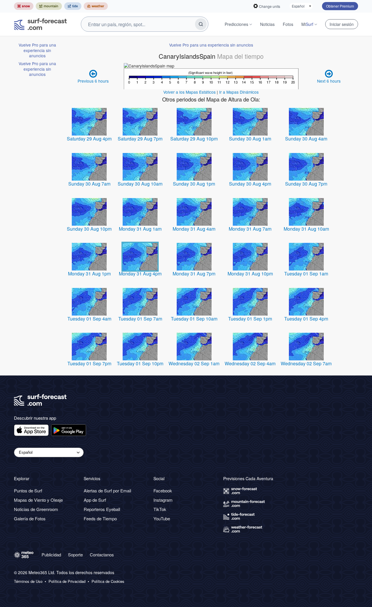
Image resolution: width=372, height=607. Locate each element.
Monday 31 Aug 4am (194, 228)
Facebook (162, 490)
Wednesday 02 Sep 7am (306, 363)
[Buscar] (201, 24)
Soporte (75, 554)
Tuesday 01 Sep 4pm (306, 318)
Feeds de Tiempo (100, 518)
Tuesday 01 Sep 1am (306, 273)
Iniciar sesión (342, 24)
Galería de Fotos (30, 518)
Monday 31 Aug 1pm (89, 273)
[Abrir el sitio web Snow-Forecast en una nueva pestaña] (23, 6)
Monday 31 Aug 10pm (250, 273)
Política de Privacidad (67, 581)
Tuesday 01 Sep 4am (89, 318)
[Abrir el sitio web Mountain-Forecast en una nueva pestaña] (49, 6)
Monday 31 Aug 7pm (194, 273)
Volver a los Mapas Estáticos (189, 92)
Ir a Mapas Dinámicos (239, 92)
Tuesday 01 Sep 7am (140, 318)
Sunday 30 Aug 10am (140, 183)
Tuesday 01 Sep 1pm (250, 318)
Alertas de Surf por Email (107, 490)
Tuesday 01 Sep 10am (194, 318)
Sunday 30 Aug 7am (89, 183)
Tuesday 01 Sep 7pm (89, 363)
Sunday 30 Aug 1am (250, 138)
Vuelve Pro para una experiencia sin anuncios (37, 50)
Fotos (288, 24)
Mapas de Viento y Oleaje (38, 500)
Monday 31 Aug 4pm (140, 273)
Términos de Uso (28, 581)
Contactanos (102, 554)
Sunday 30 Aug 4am (306, 138)
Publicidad (51, 554)
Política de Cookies (108, 581)
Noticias (267, 24)
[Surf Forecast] (40, 24)
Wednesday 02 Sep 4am (250, 363)
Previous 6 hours (93, 81)
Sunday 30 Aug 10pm (89, 228)
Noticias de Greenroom (36, 509)
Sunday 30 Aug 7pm (306, 183)
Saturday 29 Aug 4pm (89, 138)
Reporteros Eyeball (102, 509)
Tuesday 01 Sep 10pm (140, 363)
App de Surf (95, 500)
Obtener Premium (340, 5)
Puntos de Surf (28, 490)
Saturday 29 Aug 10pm (194, 138)
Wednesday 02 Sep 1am (194, 363)
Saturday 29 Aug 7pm (140, 138)
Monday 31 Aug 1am (140, 228)
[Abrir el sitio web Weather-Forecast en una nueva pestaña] (96, 6)
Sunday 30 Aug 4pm (250, 183)
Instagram (163, 500)
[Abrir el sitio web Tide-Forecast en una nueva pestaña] (72, 6)
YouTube (161, 518)
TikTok (159, 509)
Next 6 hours (329, 81)
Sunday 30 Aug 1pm (194, 183)
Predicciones (236, 24)
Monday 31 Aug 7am (250, 228)
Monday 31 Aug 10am (306, 228)
